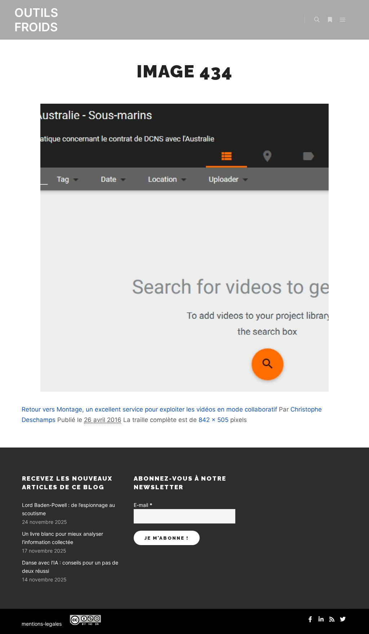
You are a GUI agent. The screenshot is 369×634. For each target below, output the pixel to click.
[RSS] (332, 619)
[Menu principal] (342, 19)
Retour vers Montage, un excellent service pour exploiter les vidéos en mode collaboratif (149, 409)
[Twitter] (342, 619)
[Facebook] (310, 619)
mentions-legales (42, 624)
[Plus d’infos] (329, 19)
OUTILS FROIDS (36, 19)
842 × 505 (213, 419)
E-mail (143, 505)
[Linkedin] (321, 619)
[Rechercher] (316, 19)
